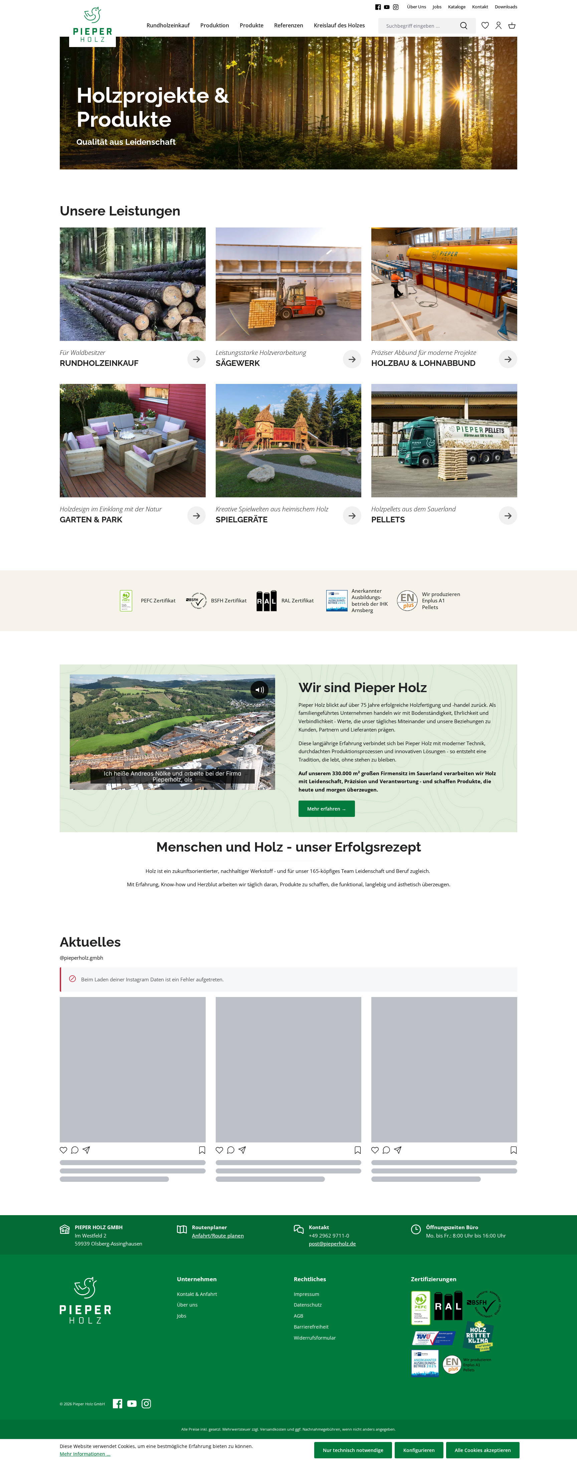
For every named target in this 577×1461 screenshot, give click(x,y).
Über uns (187, 1305)
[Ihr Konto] (498, 25)
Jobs (437, 7)
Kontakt (480, 7)
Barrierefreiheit (311, 1327)
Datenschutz (308, 1305)
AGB (298, 1316)
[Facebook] (378, 7)
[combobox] (415, 26)
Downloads (506, 7)
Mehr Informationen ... (85, 1454)
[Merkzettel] (485, 25)
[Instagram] (396, 7)
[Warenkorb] (512, 25)
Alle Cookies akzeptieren (483, 1450)
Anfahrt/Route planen (218, 1235)
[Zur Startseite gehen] (92, 23)
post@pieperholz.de (332, 1243)
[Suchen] (464, 26)
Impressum (306, 1294)
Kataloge (456, 7)
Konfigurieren (419, 1450)
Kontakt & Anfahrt (197, 1294)
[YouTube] (387, 7)
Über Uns (416, 7)
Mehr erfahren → (326, 809)
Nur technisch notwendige (353, 1450)
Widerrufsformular (315, 1338)
